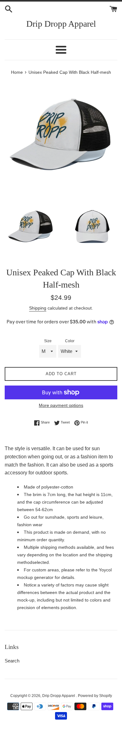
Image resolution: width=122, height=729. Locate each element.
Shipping (37, 307)
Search (12, 660)
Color (69, 341)
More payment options (61, 405)
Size (48, 341)
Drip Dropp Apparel (61, 24)
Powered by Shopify (95, 696)
